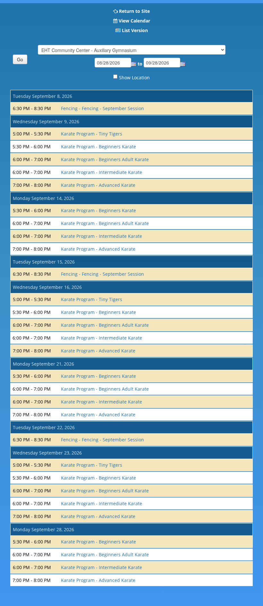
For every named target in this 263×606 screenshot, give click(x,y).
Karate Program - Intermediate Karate (101, 172)
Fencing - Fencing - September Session (102, 108)
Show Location (134, 77)
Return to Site (134, 11)
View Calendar (134, 21)
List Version (135, 30)
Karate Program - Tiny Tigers (91, 134)
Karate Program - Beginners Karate (98, 146)
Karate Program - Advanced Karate (98, 185)
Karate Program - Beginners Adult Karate (105, 159)
